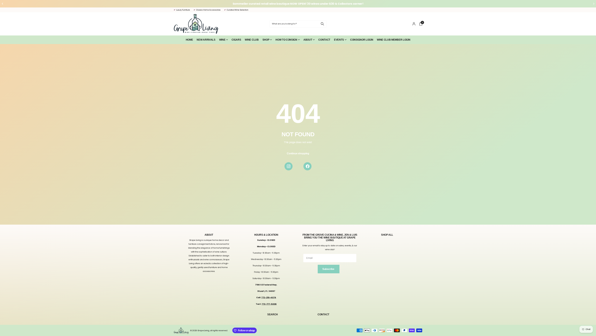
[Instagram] (288, 166)
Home (189, 39)
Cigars (236, 39)
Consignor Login (361, 39)
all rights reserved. (219, 330)
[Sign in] (414, 23)
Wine (222, 39)
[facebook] (307, 166)
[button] (2, 3)
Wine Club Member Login (393, 39)
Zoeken (322, 23)
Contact (324, 39)
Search (272, 314)
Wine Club (252, 39)
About (307, 39)
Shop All (387, 234)
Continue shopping (298, 153)
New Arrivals (206, 39)
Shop (265, 39)
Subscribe (328, 269)
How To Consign (286, 39)
